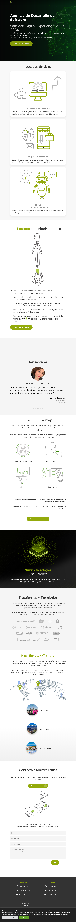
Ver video (29, 383)
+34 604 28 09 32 (53, 886)
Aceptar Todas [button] (24, 917)
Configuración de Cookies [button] (10, 917)
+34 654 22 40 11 (52, 890)
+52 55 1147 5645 (24, 886)
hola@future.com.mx (25, 894)
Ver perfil (44, 383)
